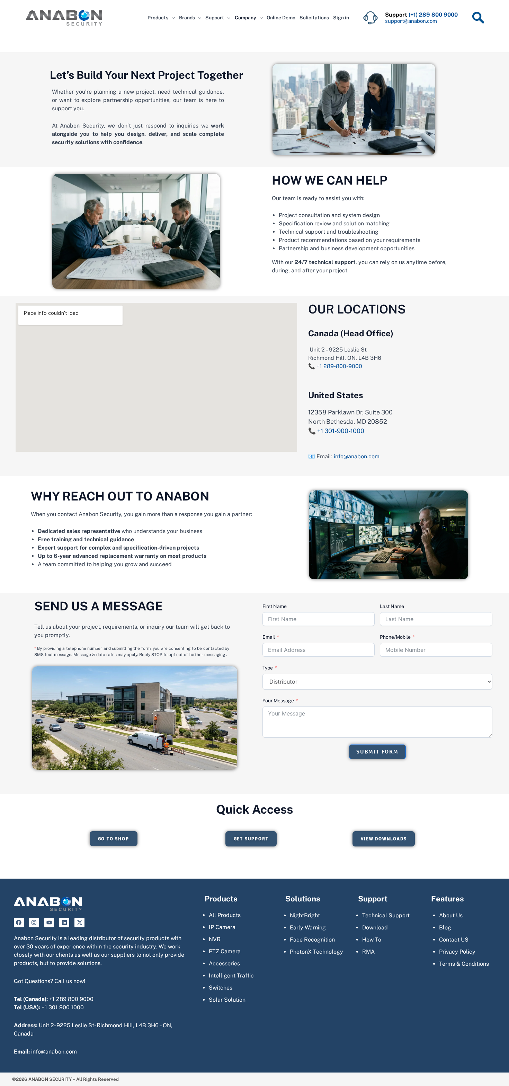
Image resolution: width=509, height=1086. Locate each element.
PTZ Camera (225, 951)
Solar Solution (227, 999)
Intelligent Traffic (231, 975)
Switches (220, 987)
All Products (225, 915)
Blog (445, 927)
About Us (451, 915)
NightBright (305, 915)
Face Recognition (312, 939)
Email (268, 637)
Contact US (453, 939)
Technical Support (386, 915)
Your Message (278, 700)
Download (375, 927)
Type (267, 668)
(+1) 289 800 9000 (433, 14)
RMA (368, 951)
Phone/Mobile (395, 637)
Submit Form (377, 751)
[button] (171, 18)
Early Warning (308, 927)
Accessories (224, 963)
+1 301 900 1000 (63, 1007)
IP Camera (222, 927)
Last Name (392, 606)
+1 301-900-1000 (340, 430)
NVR (215, 939)
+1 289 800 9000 (71, 999)
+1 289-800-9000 (339, 366)
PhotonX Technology (316, 951)
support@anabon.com (411, 21)
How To (371, 939)
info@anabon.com (356, 456)
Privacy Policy (457, 951)
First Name (274, 606)
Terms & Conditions (464, 964)
